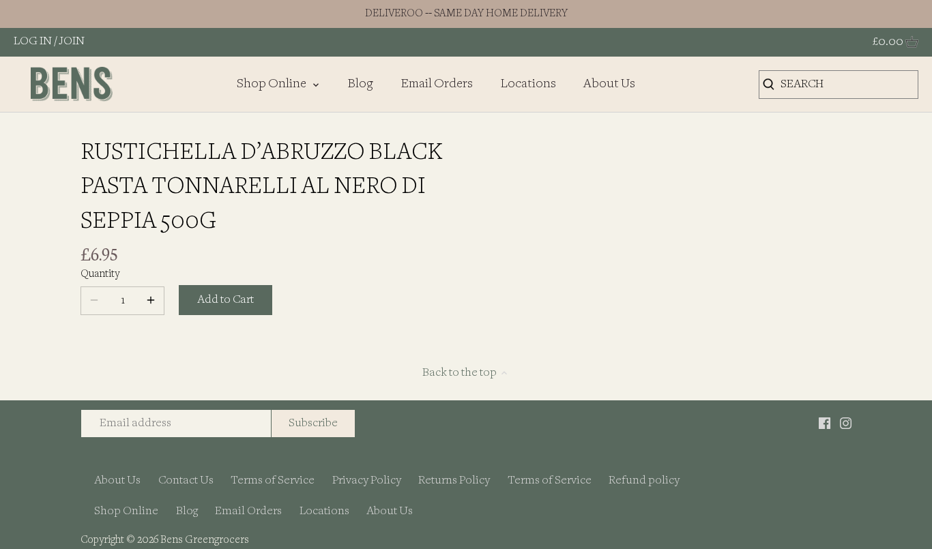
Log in (33, 41)
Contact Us (186, 480)
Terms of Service (273, 480)
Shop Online (126, 511)
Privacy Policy (366, 480)
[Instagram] (845, 423)
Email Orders (248, 511)
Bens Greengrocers (204, 540)
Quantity (100, 274)
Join (72, 41)
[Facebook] (824, 423)
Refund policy (644, 480)
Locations (324, 511)
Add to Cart (225, 300)
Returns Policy (454, 480)
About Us (117, 480)
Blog (187, 511)
